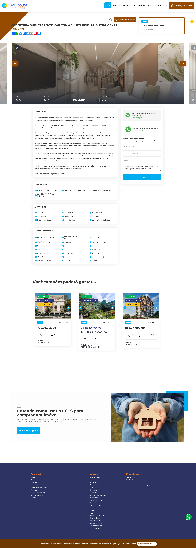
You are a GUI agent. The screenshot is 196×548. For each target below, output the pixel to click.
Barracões (93, 482)
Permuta (34, 490)
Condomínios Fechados (98, 495)
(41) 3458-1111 (130, 477)
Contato (33, 498)
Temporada (35, 485)
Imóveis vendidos (96, 521)
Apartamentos (95, 477)
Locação (34, 482)
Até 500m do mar (96, 526)
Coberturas (93, 490)
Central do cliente (37, 495)
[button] (15, 63)
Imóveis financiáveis (155, 5)
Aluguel (132, 5)
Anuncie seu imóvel (38, 493)
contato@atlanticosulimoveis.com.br (154, 486)
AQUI (118, 544)
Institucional (116, 5)
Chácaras (93, 487)
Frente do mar (95, 528)
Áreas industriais (95, 480)
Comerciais (93, 493)
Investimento (94, 498)
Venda (125, 5)
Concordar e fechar (146, 544)
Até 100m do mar (96, 523)
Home (107, 5)
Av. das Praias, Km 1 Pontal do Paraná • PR (139, 481)
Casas (92, 485)
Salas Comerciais (95, 505)
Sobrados (93, 510)
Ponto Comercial (96, 500)
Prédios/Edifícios (95, 503)
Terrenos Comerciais (97, 515)
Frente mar (142, 5)
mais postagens (28, 430)
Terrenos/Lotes (95, 518)
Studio (92, 513)
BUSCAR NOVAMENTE (126, 20)
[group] (53, 308)
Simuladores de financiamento (41, 487)
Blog (166, 5)
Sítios (91, 508)
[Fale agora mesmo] (181, 3)
